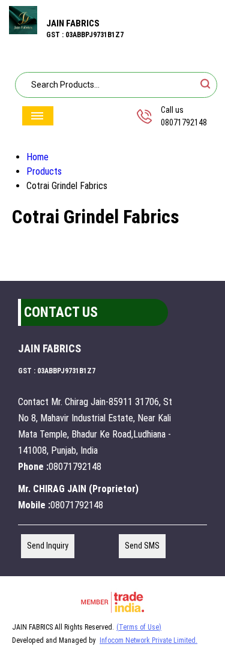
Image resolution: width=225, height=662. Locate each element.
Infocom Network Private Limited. (148, 640)
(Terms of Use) (138, 627)
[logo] (23, 31)
